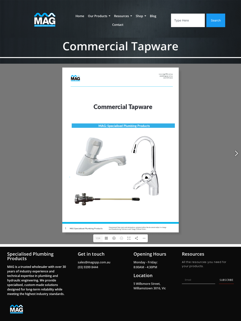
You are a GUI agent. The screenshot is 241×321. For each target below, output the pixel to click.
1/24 (98, 238)
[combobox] (188, 20)
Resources (193, 254)
